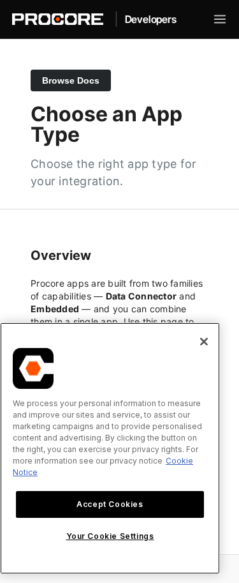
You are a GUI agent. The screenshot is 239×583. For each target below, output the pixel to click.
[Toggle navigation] (219, 19)
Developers (151, 19)
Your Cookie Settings (110, 536)
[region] (110, 448)
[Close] (204, 342)
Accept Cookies (109, 504)
